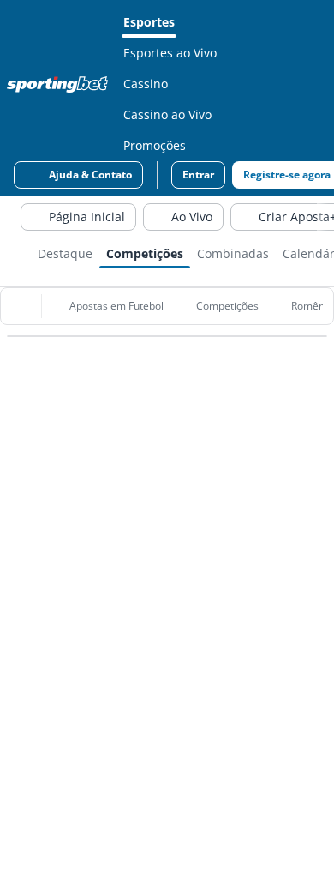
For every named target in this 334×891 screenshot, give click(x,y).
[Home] (61, 84)
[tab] (65, 252)
